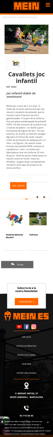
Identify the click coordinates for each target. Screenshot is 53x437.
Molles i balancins (28, 17)
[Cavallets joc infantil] (26, 38)
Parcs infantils (10, 17)
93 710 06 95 (26, 415)
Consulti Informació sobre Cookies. (32, 434)
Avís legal (26, 337)
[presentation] (36, 197)
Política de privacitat (26, 346)
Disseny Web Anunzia (26, 373)
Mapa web (26, 364)
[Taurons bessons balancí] (14, 219)
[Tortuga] (38, 219)
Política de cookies (27, 355)
